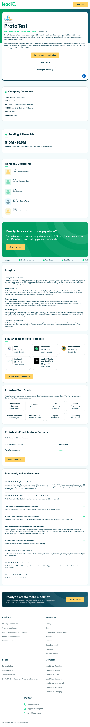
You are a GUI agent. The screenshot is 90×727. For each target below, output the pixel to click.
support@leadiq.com (35, 709)
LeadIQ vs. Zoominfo (54, 666)
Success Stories (8, 641)
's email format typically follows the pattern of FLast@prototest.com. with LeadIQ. (44, 565)
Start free (80, 4)
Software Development (31, 543)
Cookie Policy (7, 670)
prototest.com (30, 499)
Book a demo (75, 599)
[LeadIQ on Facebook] (81, 723)
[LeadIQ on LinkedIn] (85, 723)
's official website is (32, 497)
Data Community (52, 645)
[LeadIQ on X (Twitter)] (83, 723)
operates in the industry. (25, 542)
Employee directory (45, 70)
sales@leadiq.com (34, 713)
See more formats (15, 459)
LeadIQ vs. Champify (54, 692)
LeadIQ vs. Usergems (54, 687)
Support (49, 636)
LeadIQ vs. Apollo (53, 670)
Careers (49, 641)
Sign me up (15, 247)
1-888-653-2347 (33, 704)
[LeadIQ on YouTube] (87, 723)
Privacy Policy (7, 666)
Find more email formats (72, 566)
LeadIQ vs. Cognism (54, 679)
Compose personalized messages (15, 632)
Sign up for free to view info (45, 55)
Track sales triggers (9, 628)
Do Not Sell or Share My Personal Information (20, 679)
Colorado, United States (28, 31)
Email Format (45, 62)
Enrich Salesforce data (11, 636)
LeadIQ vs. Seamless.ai (55, 683)
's (39, 518)
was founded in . (16, 576)
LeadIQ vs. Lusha (52, 675)
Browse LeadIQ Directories (56, 632)
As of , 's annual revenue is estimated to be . (32, 507)
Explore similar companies (19, 376)
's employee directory (24, 533)
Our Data (49, 649)
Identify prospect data (10, 624)
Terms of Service (8, 675)
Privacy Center (52, 654)
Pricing (48, 624)
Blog (47, 628)
